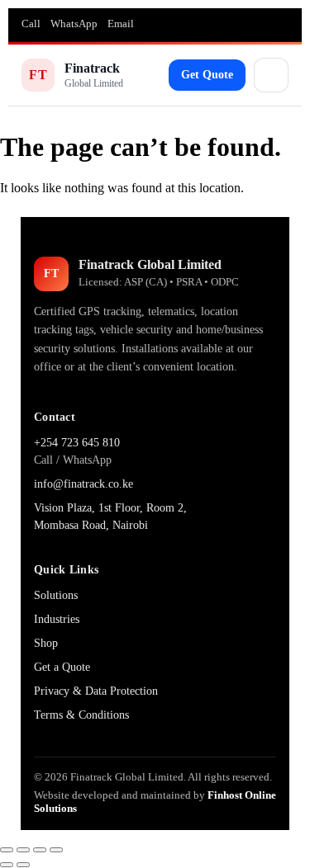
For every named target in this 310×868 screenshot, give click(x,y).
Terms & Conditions (81, 715)
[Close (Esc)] (56, 849)
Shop (46, 643)
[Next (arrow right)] (23, 864)
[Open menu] (271, 75)
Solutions (56, 595)
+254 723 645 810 (77, 442)
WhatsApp (74, 23)
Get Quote (207, 74)
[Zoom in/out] (6, 849)
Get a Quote (62, 667)
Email (120, 23)
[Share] (39, 849)
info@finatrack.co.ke (83, 484)
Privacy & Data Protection (96, 691)
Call (31, 23)
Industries (56, 619)
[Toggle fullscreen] (23, 849)
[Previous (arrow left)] (6, 864)
